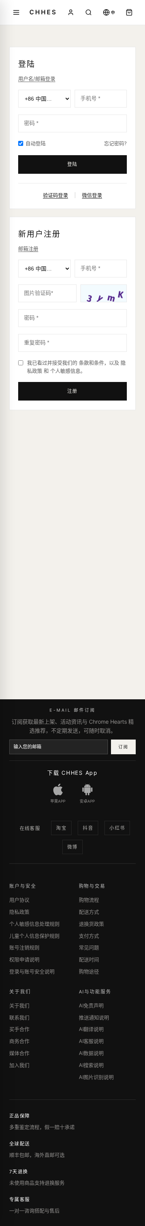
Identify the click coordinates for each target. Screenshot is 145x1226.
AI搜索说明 (91, 1065)
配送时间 (89, 959)
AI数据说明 (91, 1053)
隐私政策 (19, 912)
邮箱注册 (28, 248)
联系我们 (19, 1017)
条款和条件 (91, 363)
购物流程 (89, 900)
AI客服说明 (91, 1041)
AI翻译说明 (91, 1029)
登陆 (72, 164)
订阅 (123, 747)
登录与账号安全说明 (32, 971)
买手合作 (19, 1029)
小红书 (117, 828)
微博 (72, 847)
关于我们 (19, 1005)
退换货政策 (91, 924)
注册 (72, 391)
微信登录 (92, 195)
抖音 (88, 828)
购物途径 (89, 971)
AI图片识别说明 (96, 1077)
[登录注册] (70, 12)
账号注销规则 (24, 947)
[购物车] (129, 12)
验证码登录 (55, 195)
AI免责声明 (91, 1005)
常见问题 (89, 947)
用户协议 (19, 900)
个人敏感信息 (65, 371)
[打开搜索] (88, 12)
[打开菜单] (16, 12)
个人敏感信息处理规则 (34, 924)
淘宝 (61, 828)
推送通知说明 (94, 1017)
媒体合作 (19, 1053)
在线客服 (30, 828)
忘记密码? (115, 143)
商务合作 (19, 1041)
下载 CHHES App (72, 772)
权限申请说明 (24, 959)
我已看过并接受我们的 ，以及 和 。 (76, 367)
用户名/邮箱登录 (36, 78)
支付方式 (89, 936)
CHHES (42, 12)
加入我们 (19, 1065)
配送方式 (89, 912)
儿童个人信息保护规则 (34, 936)
